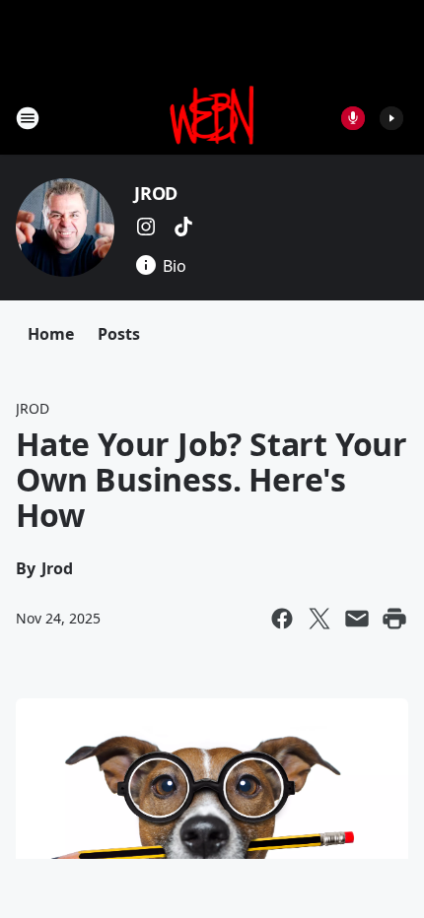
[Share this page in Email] (357, 618)
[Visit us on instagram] (146, 226)
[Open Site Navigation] (27, 118)
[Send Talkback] (353, 118)
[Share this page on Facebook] (282, 618)
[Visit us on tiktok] (183, 226)
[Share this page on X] (319, 618)
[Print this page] (394, 618)
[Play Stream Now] (391, 118)
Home (51, 334)
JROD (155, 193)
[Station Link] (212, 118)
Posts (119, 334)
